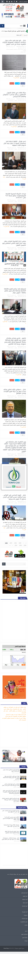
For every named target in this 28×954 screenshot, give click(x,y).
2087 (11, 543)
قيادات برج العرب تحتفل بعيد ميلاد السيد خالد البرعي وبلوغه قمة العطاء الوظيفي (11, 777)
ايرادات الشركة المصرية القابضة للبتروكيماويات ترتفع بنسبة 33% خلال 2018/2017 (15, 195)
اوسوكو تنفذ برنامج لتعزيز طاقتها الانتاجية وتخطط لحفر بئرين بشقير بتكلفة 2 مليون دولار (15, 290)
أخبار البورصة (24, 912)
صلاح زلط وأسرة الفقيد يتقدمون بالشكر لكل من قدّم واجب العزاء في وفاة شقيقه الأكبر (10, 799)
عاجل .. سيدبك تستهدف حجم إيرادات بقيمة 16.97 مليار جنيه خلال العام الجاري (10, 838)
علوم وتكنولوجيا (24, 922)
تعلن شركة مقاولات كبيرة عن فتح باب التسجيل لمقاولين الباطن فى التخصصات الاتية (14, 718)
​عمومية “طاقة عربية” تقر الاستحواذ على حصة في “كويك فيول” (11, 825)
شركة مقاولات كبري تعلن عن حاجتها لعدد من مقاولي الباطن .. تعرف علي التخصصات (15, 711)
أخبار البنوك (25, 896)
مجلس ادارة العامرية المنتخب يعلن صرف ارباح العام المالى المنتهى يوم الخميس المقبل (14, 243)
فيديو (26, 931)
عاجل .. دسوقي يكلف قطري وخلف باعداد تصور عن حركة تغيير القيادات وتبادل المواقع (14, 391)
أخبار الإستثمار (24, 893)
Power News (6, 948)
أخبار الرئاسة (24, 906)
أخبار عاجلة (22, 48)
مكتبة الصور (24, 938)
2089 (25, 545)
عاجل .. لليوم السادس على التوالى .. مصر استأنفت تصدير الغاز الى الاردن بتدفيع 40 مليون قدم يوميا (14, 497)
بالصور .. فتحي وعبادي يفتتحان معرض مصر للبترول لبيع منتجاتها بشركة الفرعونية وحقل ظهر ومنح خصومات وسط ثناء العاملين (15, 341)
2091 (16, 545)
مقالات (25, 925)
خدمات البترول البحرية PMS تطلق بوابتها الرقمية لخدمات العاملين (12, 832)
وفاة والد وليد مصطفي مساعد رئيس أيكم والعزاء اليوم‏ (11, 770)
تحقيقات (25, 915)
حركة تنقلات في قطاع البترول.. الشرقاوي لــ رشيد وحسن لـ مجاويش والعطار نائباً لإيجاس (14, 94)
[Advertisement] (14, 855)
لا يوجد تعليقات (23, 51)
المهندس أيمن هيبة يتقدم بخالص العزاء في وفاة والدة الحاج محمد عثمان (10, 784)
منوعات (25, 941)
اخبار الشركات (24, 918)
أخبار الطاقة (24, 899)
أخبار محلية (25, 903)
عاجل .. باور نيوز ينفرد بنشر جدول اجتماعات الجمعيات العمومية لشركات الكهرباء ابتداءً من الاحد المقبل (14, 42)
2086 (15, 543)
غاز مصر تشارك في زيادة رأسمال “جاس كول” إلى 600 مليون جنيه (10, 811)
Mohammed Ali (21, 147)
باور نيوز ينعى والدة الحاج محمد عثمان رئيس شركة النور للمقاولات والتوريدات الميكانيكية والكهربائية (11, 792)
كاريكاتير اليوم (24, 934)
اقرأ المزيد (16, 77)
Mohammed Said (20, 46)
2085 (20, 543)
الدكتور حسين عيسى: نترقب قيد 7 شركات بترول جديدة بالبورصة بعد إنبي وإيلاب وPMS (11, 818)
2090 (20, 545)
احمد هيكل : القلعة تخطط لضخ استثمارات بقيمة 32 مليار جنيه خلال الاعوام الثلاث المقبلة (15, 143)
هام (18, 48)
